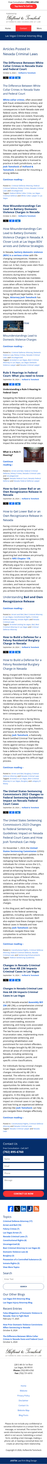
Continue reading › (13, 179)
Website (23, 1390)
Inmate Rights (23, 619)
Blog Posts (23, 1415)
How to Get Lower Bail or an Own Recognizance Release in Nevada (22, 492)
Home (8, 28)
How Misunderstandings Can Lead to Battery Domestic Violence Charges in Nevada (22, 209)
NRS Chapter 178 (21, 558)
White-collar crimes (13, 99)
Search (23, 1286)
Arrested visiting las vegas (20, 624)
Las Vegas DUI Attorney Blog (16, 1298)
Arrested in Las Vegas (18, 360)
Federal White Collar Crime (20, 193)
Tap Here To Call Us (24, 6)
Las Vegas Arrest (12, 1232)
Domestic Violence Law (15, 1252)
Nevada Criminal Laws (32, 473)
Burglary (27, 773)
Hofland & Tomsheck (32, 1450)
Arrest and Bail (17, 471)
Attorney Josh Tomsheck (23, 297)
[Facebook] (11, 1209)
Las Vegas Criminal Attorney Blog (23, 17)
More (39, 28)
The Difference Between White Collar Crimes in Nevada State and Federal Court (23, 66)
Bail (33, 624)
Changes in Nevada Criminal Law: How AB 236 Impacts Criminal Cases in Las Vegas (21, 968)
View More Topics (11, 1267)
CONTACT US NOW (23, 1193)
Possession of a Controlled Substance (22, 1259)
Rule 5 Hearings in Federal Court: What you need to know (23, 374)
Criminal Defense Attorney (22, 186)
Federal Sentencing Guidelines (22, 957)
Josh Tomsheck (11, 166)
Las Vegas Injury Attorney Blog (17, 1302)
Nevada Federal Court (18, 478)
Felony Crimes (23, 188)
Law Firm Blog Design (23, 1460)
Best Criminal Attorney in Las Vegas (21, 1248)
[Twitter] (17, 1209)
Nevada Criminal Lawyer (30, 365)
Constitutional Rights (22, 617)
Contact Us (24, 1405)
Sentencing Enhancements (29, 955)
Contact (23, 28)
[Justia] (30, 1209)
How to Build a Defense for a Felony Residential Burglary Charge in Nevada (22, 640)
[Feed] (36, 1209)
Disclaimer (23, 1400)
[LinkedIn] (23, 1209)
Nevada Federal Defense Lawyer (27, 481)
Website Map (23, 1410)
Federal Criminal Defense (21, 952)
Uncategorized (17, 191)
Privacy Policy (23, 1395)
